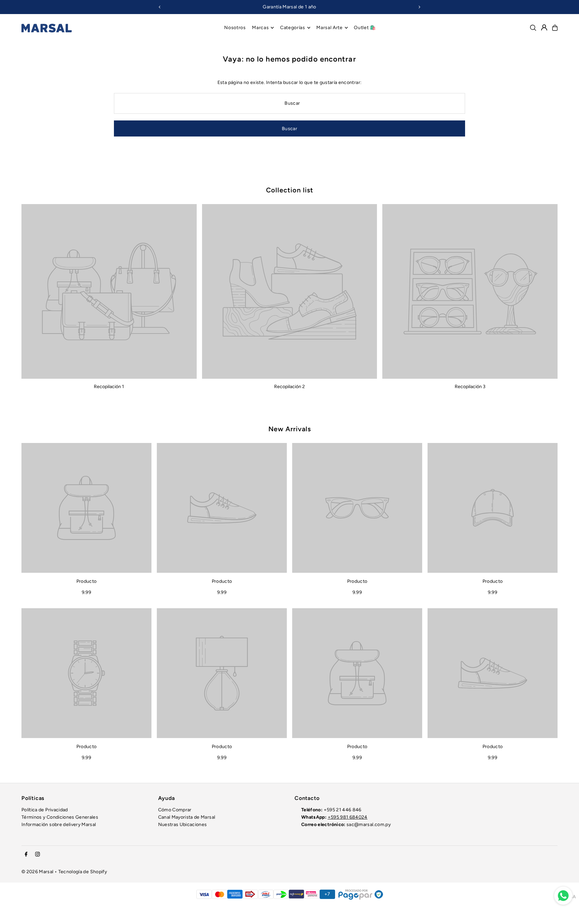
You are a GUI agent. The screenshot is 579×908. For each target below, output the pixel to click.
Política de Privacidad (44, 810)
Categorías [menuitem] (292, 27)
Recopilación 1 (109, 386)
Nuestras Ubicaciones (182, 824)
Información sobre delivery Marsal (58, 824)
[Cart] (555, 28)
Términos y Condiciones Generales (59, 817)
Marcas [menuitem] (260, 27)
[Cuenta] (544, 27)
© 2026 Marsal (37, 872)
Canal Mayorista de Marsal (186, 817)
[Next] (419, 7)
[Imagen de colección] (109, 291)
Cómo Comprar (175, 810)
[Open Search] (533, 28)
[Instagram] (37, 854)
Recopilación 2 (289, 386)
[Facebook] (26, 854)
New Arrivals (289, 429)
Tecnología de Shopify (82, 872)
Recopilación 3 (470, 386)
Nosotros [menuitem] (235, 27)
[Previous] (159, 7)
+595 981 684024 (348, 817)
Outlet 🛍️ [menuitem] (365, 27)
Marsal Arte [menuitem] (329, 27)
